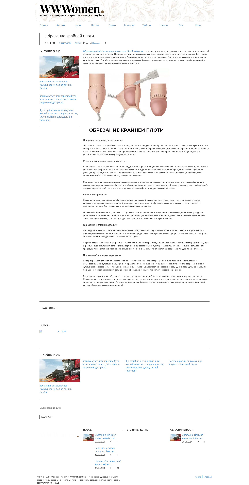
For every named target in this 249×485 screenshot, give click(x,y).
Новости (96, 42)
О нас (198, 476)
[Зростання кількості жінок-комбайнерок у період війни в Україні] (59, 66)
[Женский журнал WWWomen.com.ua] (71, 10)
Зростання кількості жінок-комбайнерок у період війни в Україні (55, 85)
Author (78, 42)
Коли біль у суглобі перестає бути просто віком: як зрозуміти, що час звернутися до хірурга (58, 99)
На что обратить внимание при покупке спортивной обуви (185, 362)
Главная (208, 476)
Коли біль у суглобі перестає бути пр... (105, 449)
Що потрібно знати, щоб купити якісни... (108, 462)
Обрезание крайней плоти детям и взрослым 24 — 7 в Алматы (113, 51)
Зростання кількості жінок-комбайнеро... (106, 436)
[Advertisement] (157, 9)
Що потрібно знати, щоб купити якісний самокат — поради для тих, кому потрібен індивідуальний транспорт (58, 115)
